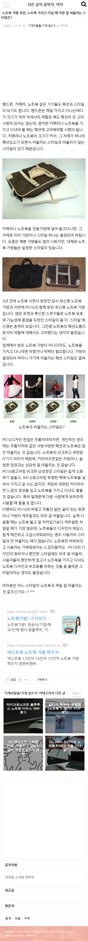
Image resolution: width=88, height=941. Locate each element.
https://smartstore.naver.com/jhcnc (33, 645)
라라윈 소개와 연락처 (19, 877)
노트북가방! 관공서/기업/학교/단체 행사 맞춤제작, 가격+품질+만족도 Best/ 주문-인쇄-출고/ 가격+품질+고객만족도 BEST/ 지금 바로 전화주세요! (29, 627)
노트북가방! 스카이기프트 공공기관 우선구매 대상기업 (29, 618)
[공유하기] (20, 679)
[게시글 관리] (26, 679)
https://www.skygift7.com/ (27, 611)
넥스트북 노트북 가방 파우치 (33, 652)
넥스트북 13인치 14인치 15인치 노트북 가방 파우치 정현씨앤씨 (43, 661)
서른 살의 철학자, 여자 (45, 4)
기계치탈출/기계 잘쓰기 (42, 25)
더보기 (76, 693)
